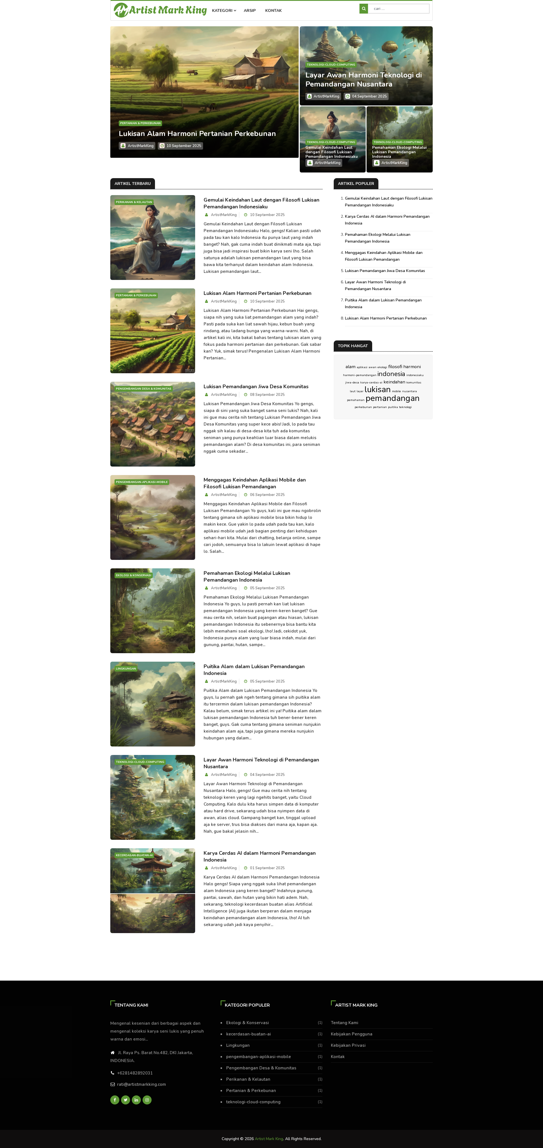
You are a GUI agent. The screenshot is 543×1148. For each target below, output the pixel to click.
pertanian (380, 407)
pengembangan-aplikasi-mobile (146, 114)
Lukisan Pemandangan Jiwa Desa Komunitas (256, 386)
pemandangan (393, 398)
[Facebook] (114, 1099)
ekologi (382, 367)
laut (352, 391)
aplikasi (362, 367)
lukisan (378, 389)
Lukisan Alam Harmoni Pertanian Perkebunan (257, 293)
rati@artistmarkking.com (141, 1084)
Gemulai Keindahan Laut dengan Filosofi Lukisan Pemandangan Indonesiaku (331, 152)
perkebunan (363, 407)
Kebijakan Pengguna (351, 1034)
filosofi (395, 366)
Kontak (273, 10)
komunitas (413, 382)
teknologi (405, 407)
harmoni (412, 366)
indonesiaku (415, 375)
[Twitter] (125, 1099)
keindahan (394, 382)
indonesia (391, 374)
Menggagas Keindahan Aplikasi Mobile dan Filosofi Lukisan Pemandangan (192, 129)
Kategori (223, 10)
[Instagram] (147, 1099)
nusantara (409, 391)
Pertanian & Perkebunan (251, 1090)
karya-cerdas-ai (371, 382)
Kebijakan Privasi (348, 1045)
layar (360, 391)
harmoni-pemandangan (359, 375)
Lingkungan (238, 1045)
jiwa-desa (352, 382)
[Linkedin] (136, 1099)
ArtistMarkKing (141, 145)
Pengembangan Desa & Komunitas (261, 1068)
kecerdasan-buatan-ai (248, 1034)
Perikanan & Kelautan (248, 1079)
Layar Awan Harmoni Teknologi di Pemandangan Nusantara (363, 79)
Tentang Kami (344, 1023)
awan (372, 367)
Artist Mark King (168, 9)
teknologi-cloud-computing (331, 65)
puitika (393, 407)
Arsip (250, 10)
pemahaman (356, 400)
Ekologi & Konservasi (247, 1023)
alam (350, 366)
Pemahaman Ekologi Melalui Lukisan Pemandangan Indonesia (399, 152)
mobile (396, 391)
